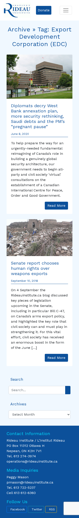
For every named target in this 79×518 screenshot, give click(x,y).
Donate (44, 10)
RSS (52, 509)
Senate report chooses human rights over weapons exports (35, 268)
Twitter (37, 509)
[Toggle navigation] (66, 10)
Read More (56, 205)
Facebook (17, 509)
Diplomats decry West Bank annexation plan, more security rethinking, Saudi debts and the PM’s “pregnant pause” (38, 116)
